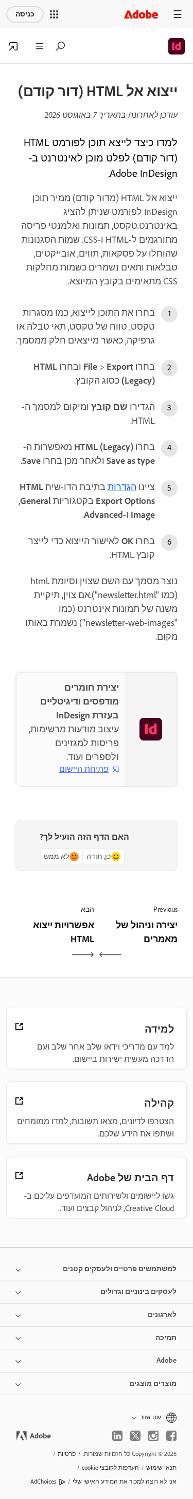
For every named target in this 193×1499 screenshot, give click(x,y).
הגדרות (122, 487)
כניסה (24, 14)
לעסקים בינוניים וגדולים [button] (138, 1291)
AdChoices (43, 1481)
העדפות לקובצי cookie (110, 1467)
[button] (54, 14)
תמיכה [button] (166, 1337)
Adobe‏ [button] (166, 1360)
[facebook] (171, 1436)
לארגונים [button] (162, 1314)
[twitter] (135, 1436)
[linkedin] (117, 1436)
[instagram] (153, 1436)
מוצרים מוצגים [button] (153, 1383)
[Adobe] (141, 14)
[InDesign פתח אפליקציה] (13, 46)
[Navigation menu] (177, 14)
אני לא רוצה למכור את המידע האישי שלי (125, 1481)
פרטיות (67, 1453)
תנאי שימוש (161, 1467)
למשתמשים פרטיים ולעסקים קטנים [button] (120, 1269)
